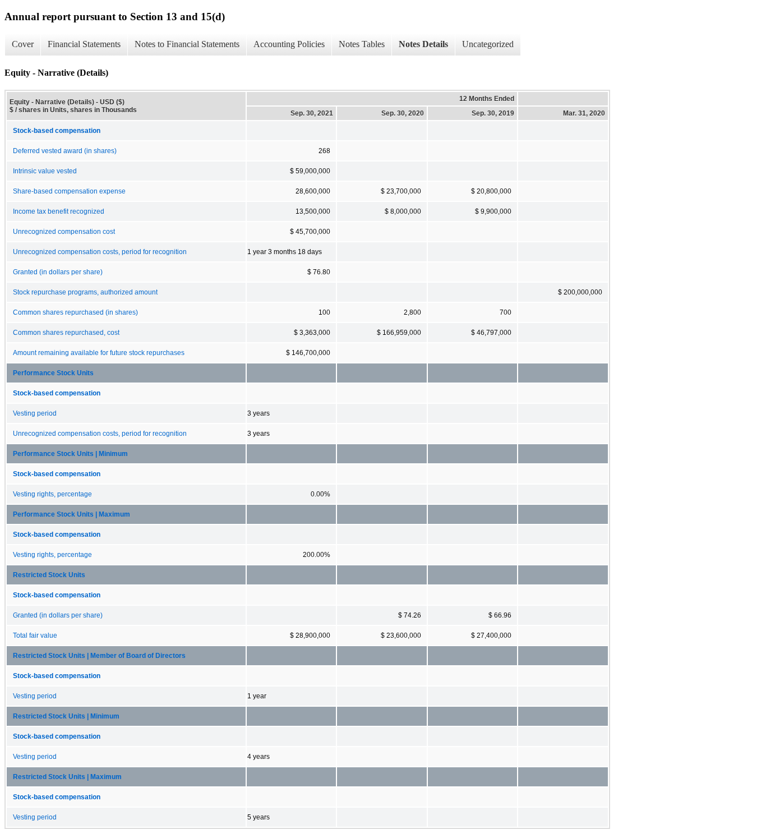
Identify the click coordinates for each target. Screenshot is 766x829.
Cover (23, 44)
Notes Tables (362, 44)
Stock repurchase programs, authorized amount (85, 292)
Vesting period (35, 413)
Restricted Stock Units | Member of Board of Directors (99, 655)
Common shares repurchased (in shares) (75, 312)
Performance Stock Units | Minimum (70, 453)
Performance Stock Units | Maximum (71, 514)
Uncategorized (488, 44)
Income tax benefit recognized (58, 211)
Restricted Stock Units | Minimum (66, 716)
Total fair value (35, 635)
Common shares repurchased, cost (66, 332)
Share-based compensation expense (69, 191)
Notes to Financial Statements (187, 44)
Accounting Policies (289, 44)
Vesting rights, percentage (52, 494)
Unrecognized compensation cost (64, 231)
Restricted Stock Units (49, 575)
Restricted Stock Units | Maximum (67, 776)
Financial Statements (84, 44)
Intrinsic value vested (45, 171)
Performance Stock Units (53, 373)
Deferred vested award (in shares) (65, 151)
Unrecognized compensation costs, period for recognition (100, 251)
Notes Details (423, 44)
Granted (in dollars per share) (58, 272)
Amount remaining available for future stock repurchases (98, 352)
